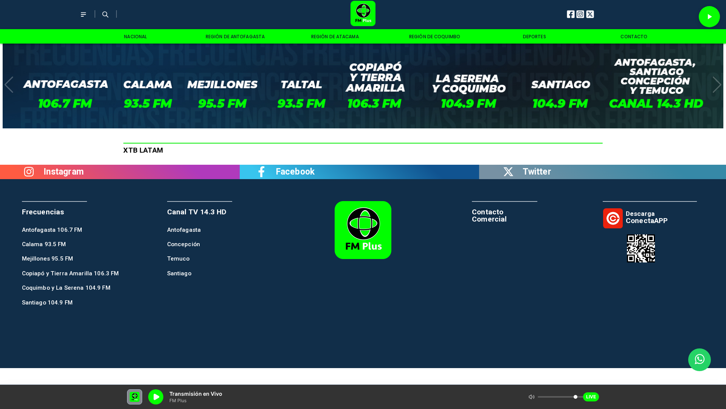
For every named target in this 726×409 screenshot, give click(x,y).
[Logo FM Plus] (363, 14)
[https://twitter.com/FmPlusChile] (508, 172)
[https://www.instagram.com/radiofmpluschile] (29, 172)
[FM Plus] (83, 19)
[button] (9, 84)
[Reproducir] (709, 16)
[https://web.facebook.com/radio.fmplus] (261, 172)
